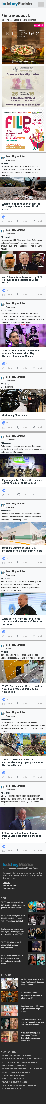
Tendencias (7, 310)
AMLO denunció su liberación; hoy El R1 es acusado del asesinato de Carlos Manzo (22, 280)
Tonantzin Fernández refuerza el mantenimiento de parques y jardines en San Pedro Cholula (22, 762)
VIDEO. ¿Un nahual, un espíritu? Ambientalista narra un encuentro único (12, 945)
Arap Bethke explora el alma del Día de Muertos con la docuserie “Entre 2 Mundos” (32, 982)
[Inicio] (16, 3)
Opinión (5, 384)
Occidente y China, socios (15, 415)
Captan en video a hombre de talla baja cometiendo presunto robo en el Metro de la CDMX (12, 931)
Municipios (6, 443)
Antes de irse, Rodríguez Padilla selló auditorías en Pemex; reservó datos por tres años (22, 621)
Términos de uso (9, 888)
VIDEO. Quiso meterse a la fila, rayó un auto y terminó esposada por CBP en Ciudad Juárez (13, 905)
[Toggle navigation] (41, 4)
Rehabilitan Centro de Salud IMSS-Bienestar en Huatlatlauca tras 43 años (22, 549)
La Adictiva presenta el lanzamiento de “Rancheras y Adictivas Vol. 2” (31, 995)
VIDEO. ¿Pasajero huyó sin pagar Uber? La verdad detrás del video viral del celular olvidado (13, 918)
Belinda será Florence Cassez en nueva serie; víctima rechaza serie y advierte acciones (32, 1022)
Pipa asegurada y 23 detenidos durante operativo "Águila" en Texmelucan (22, 481)
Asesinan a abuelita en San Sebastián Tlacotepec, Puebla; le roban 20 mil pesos (21, 206)
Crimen (5, 163)
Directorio (6, 883)
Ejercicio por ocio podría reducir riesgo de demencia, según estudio (32, 1008)
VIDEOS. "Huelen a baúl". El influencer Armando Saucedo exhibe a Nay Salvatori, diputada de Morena (21, 353)
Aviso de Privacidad (10, 885)
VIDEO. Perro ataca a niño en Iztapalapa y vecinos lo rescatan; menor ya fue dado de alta (22, 689)
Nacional (6, 237)
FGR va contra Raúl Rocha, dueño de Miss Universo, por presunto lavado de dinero (21, 836)
